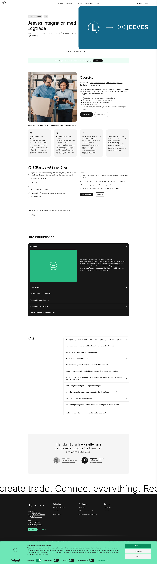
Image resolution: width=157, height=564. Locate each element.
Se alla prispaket (86, 194)
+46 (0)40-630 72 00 (38, 515)
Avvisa (138, 556)
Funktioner (77, 51)
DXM (116, 188)
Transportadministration (97, 83)
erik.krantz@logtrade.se (68, 462)
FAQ (85, 51)
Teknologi (60, 3)
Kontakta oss (89, 3)
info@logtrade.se (36, 517)
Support (42, 529)
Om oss (79, 3)
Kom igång (86, 114)
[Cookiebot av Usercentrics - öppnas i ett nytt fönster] (15, 560)
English (139, 3)
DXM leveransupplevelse (114, 83)
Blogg (98, 3)
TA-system (90, 89)
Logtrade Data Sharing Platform (87, 514)
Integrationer (57, 514)
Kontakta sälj (101, 114)
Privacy (115, 541)
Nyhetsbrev (107, 511)
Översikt (69, 51)
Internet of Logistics (59, 507)
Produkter (82, 504)
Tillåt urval (138, 551)
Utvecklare (56, 511)
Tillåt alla (138, 546)
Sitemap (104, 541)
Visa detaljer (102, 560)
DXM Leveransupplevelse (86, 511)
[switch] (56, 560)
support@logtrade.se (96, 462)
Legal (110, 541)
